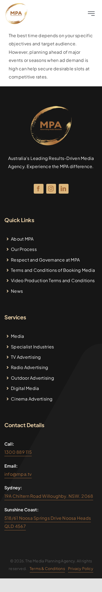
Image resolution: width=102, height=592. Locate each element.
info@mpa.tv (18, 474)
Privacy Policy (80, 568)
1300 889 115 (18, 452)
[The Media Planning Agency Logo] (16, 5)
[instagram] (51, 189)
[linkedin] (64, 189)
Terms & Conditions (47, 568)
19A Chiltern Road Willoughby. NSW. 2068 (48, 496)
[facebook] (39, 189)
